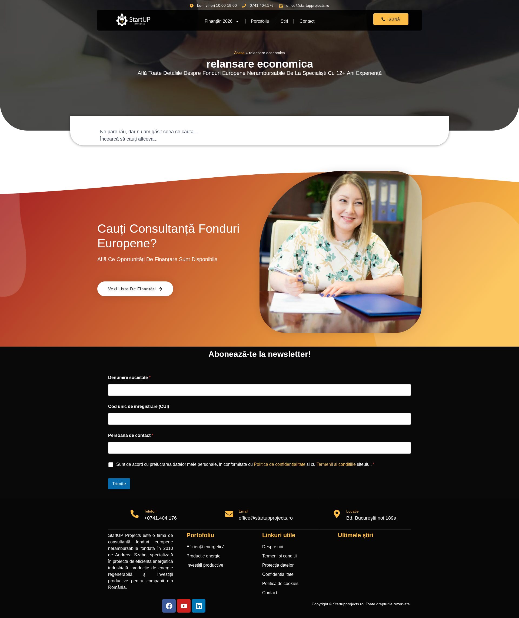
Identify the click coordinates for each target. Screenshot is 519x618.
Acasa (239, 53)
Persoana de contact (130, 435)
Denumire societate (129, 377)
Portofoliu (260, 21)
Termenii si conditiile (336, 464)
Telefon (150, 511)
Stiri (284, 21)
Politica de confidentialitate (279, 464)
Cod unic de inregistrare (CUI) (138, 406)
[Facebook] (169, 606)
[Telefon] (135, 514)
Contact (307, 21)
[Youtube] (184, 606)
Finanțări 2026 (218, 21)
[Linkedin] (198, 606)
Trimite (119, 483)
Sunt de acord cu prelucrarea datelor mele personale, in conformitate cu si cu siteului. (245, 464)
